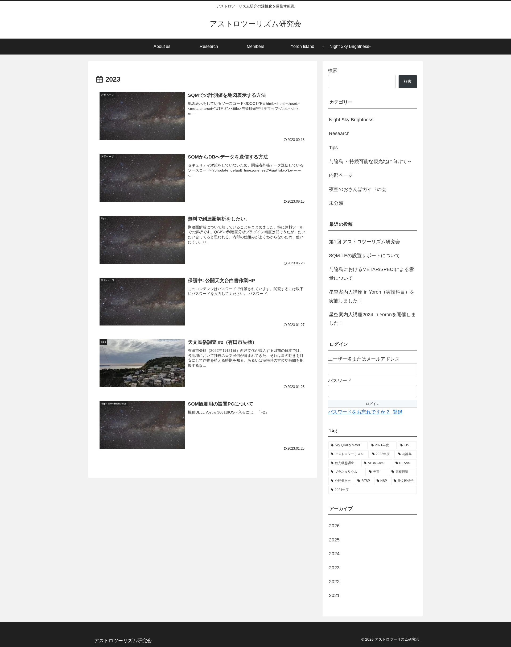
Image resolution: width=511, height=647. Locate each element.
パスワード (340, 380)
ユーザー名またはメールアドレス (364, 359)
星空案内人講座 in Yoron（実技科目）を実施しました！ (372, 296)
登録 (397, 412)
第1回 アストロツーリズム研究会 (364, 241)
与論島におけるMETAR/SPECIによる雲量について (371, 274)
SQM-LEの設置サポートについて (364, 255)
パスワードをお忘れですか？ (359, 412)
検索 (332, 70)
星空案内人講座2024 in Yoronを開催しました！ (372, 319)
